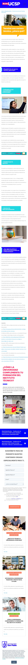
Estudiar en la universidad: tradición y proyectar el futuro (14, 580)
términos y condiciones (16, 498)
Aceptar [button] (14, 662)
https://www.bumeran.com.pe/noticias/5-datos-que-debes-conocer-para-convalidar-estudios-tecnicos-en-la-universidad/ (13, 349)
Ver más (5, 551)
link (17, 496)
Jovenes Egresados (14, 535)
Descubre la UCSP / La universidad (14, 533)
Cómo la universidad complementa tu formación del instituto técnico (14, 621)
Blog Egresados (8, 11)
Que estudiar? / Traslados (14, 613)
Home (2, 11)
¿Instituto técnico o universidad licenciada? (14, 539)
